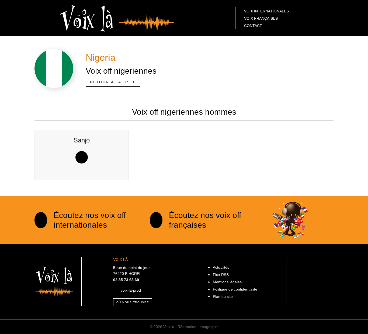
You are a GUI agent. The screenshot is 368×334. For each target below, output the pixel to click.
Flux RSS (221, 274)
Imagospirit (209, 327)
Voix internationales (266, 11)
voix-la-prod (131, 290)
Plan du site (223, 296)
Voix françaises (261, 18)
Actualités (221, 267)
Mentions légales (227, 282)
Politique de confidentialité (235, 289)
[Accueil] (117, 18)
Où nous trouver (132, 302)
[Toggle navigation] (43, 18)
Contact (253, 25)
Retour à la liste (113, 82)
